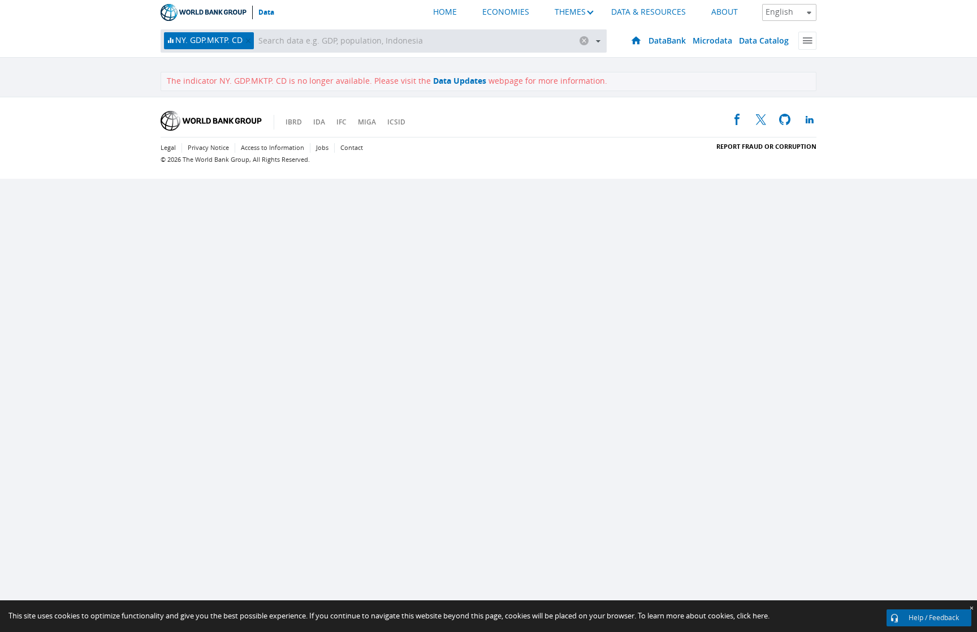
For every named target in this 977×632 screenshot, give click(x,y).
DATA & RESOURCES (648, 12)
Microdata (712, 40)
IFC (341, 122)
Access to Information (272, 148)
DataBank (667, 40)
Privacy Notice (208, 148)
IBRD (294, 122)
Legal (168, 148)
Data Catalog (764, 40)
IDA (319, 122)
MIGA (367, 122)
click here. (753, 616)
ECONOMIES (505, 12)
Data (266, 12)
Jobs (322, 148)
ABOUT (724, 12)
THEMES (570, 12)
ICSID (396, 122)
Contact (351, 148)
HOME (445, 12)
